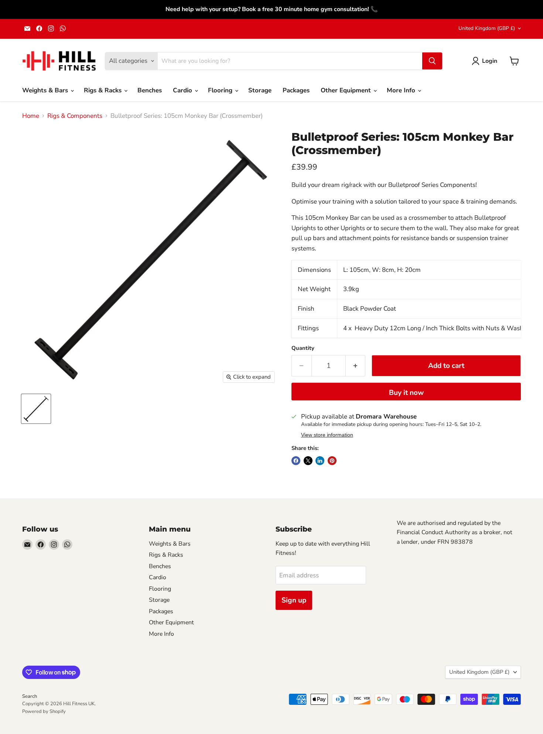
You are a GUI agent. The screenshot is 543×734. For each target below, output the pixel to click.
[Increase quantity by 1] (356, 365)
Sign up (293, 600)
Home (30, 116)
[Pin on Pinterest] (332, 460)
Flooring (221, 90)
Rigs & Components (74, 116)
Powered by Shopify (44, 711)
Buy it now (406, 392)
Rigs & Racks (103, 90)
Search (29, 696)
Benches (149, 90)
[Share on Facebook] (295, 460)
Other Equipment (347, 90)
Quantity (302, 348)
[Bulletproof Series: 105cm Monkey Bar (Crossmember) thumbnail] (36, 408)
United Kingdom (486, 28)
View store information (327, 435)
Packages (296, 90)
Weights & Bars (46, 90)
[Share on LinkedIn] (319, 460)
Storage (260, 90)
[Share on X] (308, 460)
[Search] (432, 60)
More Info (402, 90)
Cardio (183, 90)
